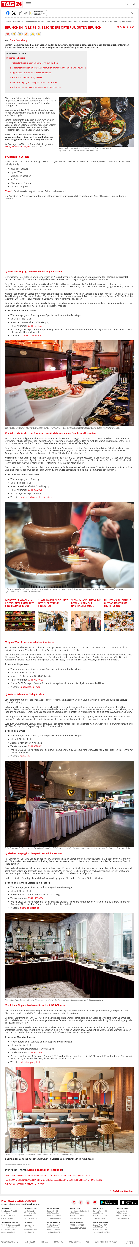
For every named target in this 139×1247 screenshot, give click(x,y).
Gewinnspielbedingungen (106, 1242)
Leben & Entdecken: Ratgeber (40, 21)
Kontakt (44, 1242)
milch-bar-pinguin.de (30, 1062)
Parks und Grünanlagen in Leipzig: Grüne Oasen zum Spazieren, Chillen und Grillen (53, 1179)
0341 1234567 (35, 325)
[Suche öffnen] (127, 4)
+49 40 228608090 (54, 1229)
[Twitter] (73, 1202)
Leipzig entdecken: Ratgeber (105, 21)
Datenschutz (74, 1242)
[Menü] (28, 4)
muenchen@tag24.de (78, 1228)
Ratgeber (18, 21)
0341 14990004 (35, 898)
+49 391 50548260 (100, 1229)
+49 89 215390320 (77, 1225)
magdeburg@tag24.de (101, 1232)
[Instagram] (88, 1202)
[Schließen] (132, 13)
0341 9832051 (35, 489)
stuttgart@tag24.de (123, 1218)
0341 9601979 (35, 1052)
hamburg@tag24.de (54, 1232)
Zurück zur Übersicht (123, 1191)
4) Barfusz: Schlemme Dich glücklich (26, 77)
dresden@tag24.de (54, 1218)
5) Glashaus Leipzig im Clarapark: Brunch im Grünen (33, 82)
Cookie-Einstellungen (130, 1243)
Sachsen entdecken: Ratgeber (72, 21)
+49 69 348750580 (8, 1229)
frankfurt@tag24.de (8, 1232)
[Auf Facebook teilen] (7, 13)
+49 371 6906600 (30, 1215)
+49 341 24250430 (77, 1215)
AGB (87, 1242)
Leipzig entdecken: (13, 146)
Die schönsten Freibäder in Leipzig (24, 1184)
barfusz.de (25, 755)
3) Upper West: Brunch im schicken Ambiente (30, 72)
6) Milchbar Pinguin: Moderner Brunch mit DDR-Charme (35, 87)
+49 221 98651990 (31, 1229)
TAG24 (8, 21)
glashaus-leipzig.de (29, 907)
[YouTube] (95, 1202)
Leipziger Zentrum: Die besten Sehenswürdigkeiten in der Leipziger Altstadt (49, 1175)
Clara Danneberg (18, 40)
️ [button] (7, 34)
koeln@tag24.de (30, 1232)
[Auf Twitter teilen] (14, 13)
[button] (134, 4)
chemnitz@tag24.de (31, 1218)
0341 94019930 (35, 679)
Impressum (58, 1242)
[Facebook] (80, 1202)
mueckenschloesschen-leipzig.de (36, 497)
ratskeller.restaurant (30, 335)
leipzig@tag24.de (76, 1218)
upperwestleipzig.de (30, 686)
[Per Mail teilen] (20, 13)
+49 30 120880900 (8, 1215)
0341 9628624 (35, 746)
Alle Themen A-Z (30, 1243)
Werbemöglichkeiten (10, 1242)
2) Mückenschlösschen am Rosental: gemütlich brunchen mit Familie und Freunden (48, 67)
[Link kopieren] (26, 13)
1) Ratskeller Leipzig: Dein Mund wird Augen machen (34, 63)
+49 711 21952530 (123, 1215)
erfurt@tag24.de (99, 1218)
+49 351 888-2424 (54, 1215)
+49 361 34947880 (100, 1215)
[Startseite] (12, 4)
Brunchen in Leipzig (15, 58)
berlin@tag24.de (7, 1218)
